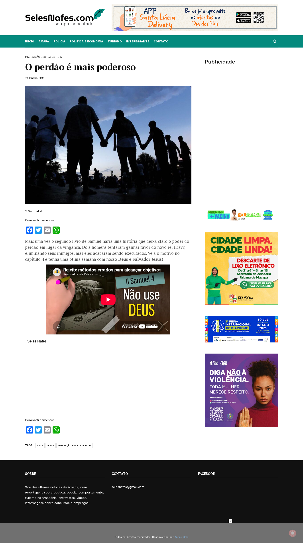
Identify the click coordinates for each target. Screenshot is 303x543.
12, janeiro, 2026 (34, 78)
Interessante (137, 41)
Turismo (115, 41)
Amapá (44, 41)
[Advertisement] (108, 383)
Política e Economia (86, 41)
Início (29, 41)
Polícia (59, 41)
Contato (161, 41)
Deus (40, 445)
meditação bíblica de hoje (74, 445)
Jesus (50, 445)
